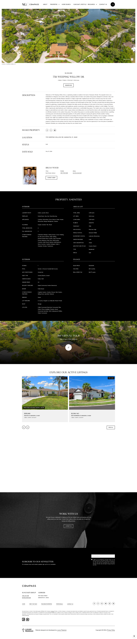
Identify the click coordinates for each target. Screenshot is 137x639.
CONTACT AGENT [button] (51, 177)
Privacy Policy (99, 564)
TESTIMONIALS (59, 604)
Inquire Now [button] (68, 85)
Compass (52, 611)
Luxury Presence (61, 630)
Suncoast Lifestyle (79, 4)
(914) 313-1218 (25, 595)
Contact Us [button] (68, 526)
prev (7, 59)
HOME (23, 604)
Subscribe (103, 569)
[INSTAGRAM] (98, 603)
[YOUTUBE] (105, 603)
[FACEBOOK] (94, 603)
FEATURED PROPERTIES (46, 604)
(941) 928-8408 (64, 173)
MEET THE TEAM (33, 604)
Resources (91, 4)
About (45, 4)
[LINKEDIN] (101, 603)
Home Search (66, 4)
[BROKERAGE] (109, 603)
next (10, 59)
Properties (53, 4)
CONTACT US (70, 604)
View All (110, 427)
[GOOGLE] (113, 603)
